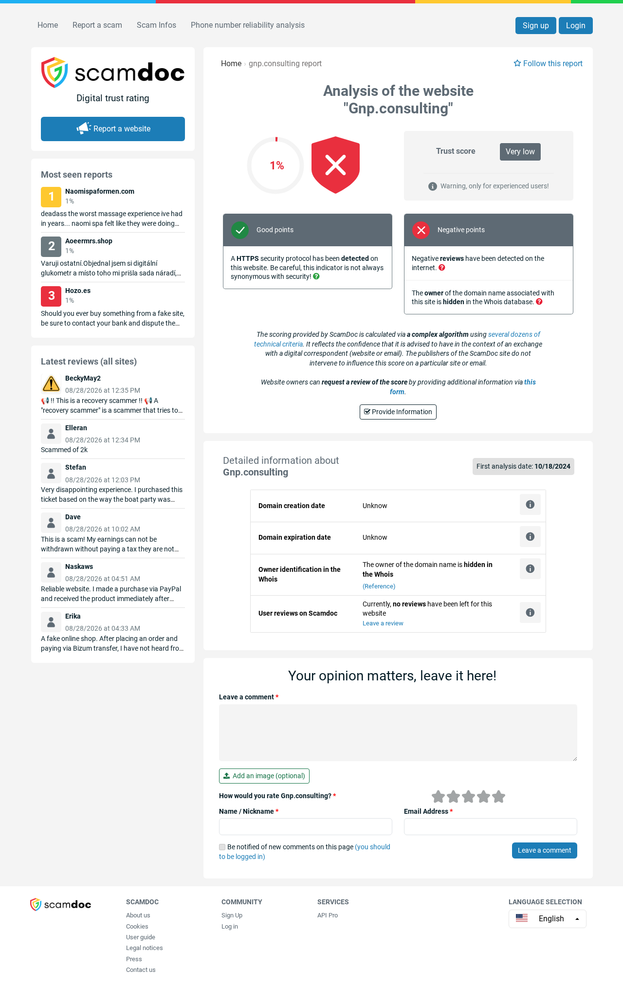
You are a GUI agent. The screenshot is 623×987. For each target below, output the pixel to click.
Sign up (536, 25)
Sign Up (231, 915)
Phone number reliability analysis (248, 25)
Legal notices (144, 947)
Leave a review (383, 623)
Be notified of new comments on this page (304, 851)
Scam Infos (156, 25)
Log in (229, 926)
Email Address (428, 811)
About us (138, 915)
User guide (140, 937)
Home (47, 25)
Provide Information (401, 412)
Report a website (121, 128)
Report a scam (97, 25)
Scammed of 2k (64, 450)
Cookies (137, 926)
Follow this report (553, 63)
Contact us (141, 969)
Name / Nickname (248, 811)
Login (576, 25)
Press (134, 959)
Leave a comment (248, 697)
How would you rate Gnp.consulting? (277, 796)
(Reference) (379, 586)
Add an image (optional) (267, 776)
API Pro (327, 915)
